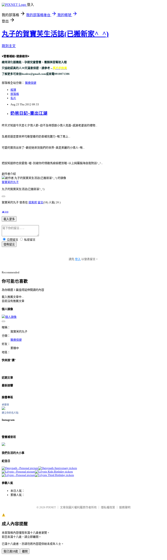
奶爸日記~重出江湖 (28, 113)
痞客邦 (32, 202)
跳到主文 (9, 46)
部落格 (14, 94)
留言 (40, 202)
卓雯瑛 (5, 404)
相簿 (13, 89)
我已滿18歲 (10, 551)
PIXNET (51, 507)
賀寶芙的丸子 (10, 182)
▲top (5, 211)
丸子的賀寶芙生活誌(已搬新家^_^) (55, 34)
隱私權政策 (108, 507)
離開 (25, 551)
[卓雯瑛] (3, 409)
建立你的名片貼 (10, 412)
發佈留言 (9, 244)
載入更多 (9, 219)
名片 (13, 98)
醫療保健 (30, 82)
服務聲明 (124, 507)
